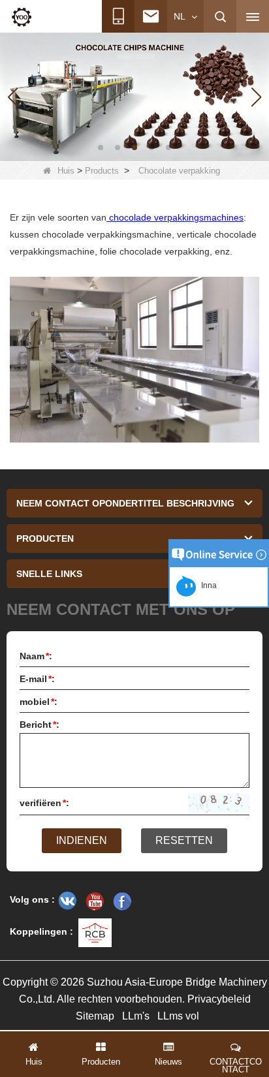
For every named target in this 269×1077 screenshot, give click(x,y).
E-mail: (37, 679)
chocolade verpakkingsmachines (175, 217)
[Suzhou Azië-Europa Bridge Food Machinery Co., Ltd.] (21, 17)
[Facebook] (122, 901)
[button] (100, 147)
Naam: (36, 656)
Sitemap (95, 1016)
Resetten (184, 840)
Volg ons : (32, 899)
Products (102, 171)
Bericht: (39, 724)
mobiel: (38, 701)
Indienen (81, 840)
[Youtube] (94, 901)
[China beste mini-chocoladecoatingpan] (134, 96)
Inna (207, 585)
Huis (65, 171)
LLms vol (178, 1016)
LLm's (136, 1016)
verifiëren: (44, 803)
